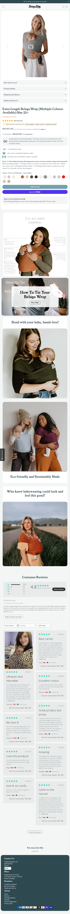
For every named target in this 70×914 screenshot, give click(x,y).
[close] (68, 2)
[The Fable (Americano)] (32, 177)
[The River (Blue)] (4, 181)
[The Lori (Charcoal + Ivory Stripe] (45, 177)
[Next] (62, 46)
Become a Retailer (9, 886)
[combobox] (28, 625)
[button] (35, 134)
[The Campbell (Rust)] (22, 177)
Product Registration (10, 901)
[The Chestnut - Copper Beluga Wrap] (9, 177)
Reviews (6, 896)
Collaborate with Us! (10, 888)
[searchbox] (9, 625)
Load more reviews (35, 832)
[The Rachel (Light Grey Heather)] (50, 177)
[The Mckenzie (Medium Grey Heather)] (13, 177)
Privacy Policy (8, 903)
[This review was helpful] (57, 666)
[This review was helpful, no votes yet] (26, 708)
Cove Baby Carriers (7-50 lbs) (13, 876)
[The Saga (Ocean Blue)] (54, 177)
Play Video (35, 302)
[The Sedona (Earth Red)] (63, 177)
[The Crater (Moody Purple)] (59, 177)
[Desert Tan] (9, 181)
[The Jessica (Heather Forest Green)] (27, 177)
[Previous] (7, 46)
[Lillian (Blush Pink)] (4, 177)
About (6, 894)
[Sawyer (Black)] (36, 177)
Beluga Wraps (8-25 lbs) (11, 874)
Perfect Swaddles (9, 878)
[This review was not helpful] (29, 708)
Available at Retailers (10, 884)
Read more (11, 701)
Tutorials (6, 899)
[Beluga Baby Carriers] (35, 6)
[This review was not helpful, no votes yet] (62, 666)
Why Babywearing (9, 898)
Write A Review (59, 589)
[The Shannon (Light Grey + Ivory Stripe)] (41, 177)
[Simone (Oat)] (18, 177)
